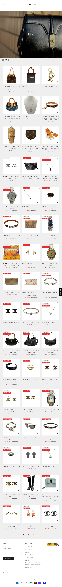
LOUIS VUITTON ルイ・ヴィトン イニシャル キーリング (50, 87)
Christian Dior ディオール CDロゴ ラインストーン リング (31, 380)
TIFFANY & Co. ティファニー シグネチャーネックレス (51, 467)
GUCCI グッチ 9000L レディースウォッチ (50, 264)
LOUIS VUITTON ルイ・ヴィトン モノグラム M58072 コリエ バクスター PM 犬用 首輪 (50, 118)
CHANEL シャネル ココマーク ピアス (11, 323)
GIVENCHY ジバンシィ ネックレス (31, 207)
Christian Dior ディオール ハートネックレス (50, 323)
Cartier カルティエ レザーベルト (50, 438)
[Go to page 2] (43, 534)
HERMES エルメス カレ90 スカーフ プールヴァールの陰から (11, 264)
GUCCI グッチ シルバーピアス (31, 466)
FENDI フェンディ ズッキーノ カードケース (31, 236)
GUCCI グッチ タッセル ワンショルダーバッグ (31, 351)
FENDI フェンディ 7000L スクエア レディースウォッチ (50, 410)
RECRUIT (60, 292)
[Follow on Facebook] (3, 572)
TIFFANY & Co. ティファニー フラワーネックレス (31, 117)
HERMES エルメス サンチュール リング (11, 467)
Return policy (28, 555)
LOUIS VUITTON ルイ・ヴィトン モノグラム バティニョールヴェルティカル (11, 88)
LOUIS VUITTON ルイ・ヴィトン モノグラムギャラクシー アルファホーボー (30, 178)
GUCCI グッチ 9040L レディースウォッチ (11, 207)
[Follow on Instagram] (7, 572)
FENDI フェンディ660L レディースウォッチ (50, 236)
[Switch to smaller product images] (6, 60)
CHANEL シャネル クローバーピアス (31, 525)
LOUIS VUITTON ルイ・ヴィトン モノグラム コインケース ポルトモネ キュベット (31, 148)
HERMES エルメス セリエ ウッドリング (50, 207)
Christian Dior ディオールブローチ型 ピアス (11, 525)
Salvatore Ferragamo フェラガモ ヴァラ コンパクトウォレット (50, 496)
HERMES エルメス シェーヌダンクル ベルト (11, 236)
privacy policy (28, 567)
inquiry (27, 560)
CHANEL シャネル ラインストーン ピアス (50, 380)
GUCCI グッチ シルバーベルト (31, 322)
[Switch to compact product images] (8, 60)
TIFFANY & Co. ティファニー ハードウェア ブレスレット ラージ (50, 294)
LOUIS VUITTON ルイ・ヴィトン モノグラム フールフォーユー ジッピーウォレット (30, 294)
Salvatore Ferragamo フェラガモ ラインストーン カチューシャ (11, 381)
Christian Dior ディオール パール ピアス (31, 264)
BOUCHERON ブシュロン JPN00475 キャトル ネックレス (50, 177)
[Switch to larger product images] (3, 60)
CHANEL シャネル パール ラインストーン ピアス (11, 410)
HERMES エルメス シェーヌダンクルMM (11, 438)
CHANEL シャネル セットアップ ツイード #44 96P (11, 147)
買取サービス (28, 549)
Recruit (27, 552)
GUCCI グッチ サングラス (31, 437)
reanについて (28, 547)
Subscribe (8, 558)
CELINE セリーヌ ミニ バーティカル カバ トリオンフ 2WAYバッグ (31, 88)
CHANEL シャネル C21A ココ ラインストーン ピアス (11, 177)
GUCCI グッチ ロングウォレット (11, 292)
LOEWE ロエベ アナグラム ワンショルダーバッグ (50, 351)
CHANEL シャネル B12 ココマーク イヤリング (31, 410)
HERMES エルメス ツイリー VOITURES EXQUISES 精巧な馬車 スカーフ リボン (50, 148)
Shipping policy (29, 557)
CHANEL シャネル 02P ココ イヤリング (11, 495)
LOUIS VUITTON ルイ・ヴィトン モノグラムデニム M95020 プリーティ (11, 118)
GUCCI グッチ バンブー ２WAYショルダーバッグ (11, 351)
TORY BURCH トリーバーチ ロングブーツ (31, 495)
